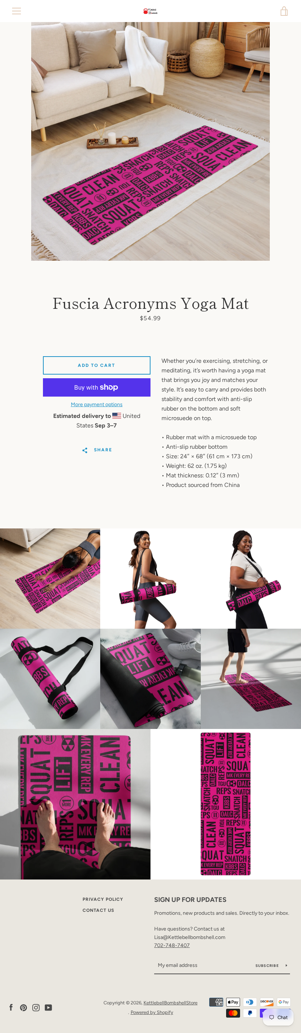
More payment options (97, 404)
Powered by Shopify (152, 1012)
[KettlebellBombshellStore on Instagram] (36, 1007)
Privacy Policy (103, 899)
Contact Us (98, 910)
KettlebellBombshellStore (170, 1002)
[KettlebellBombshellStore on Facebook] (11, 1007)
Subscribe (267, 965)
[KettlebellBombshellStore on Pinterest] (23, 1007)
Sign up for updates (190, 900)
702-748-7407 (172, 945)
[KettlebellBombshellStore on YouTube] (48, 1007)
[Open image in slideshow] (150, 141)
